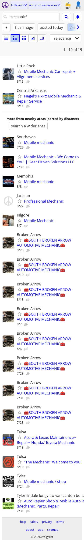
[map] (41, 38)
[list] (6, 38)
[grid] (24, 38)
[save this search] (77, 17)
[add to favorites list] (19, 71)
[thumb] (15, 38)
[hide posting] (28, 82)
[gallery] (32, 38)
